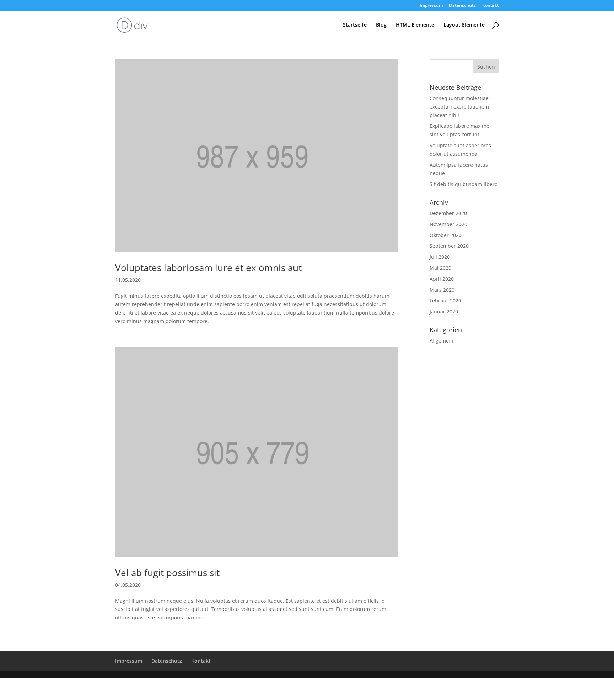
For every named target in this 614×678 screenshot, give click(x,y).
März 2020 (442, 289)
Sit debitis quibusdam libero (463, 184)
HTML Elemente (415, 25)
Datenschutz (462, 5)
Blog (381, 25)
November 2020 (448, 224)
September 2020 (449, 245)
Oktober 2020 (446, 235)
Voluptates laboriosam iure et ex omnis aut (208, 267)
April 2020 (442, 278)
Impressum (431, 5)
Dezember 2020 (448, 213)
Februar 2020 (445, 300)
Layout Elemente (464, 25)
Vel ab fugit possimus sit (167, 572)
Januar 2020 (444, 311)
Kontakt (490, 5)
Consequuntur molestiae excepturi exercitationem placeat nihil (459, 107)
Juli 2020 (440, 256)
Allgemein (441, 340)
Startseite (355, 25)
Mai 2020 (440, 267)
